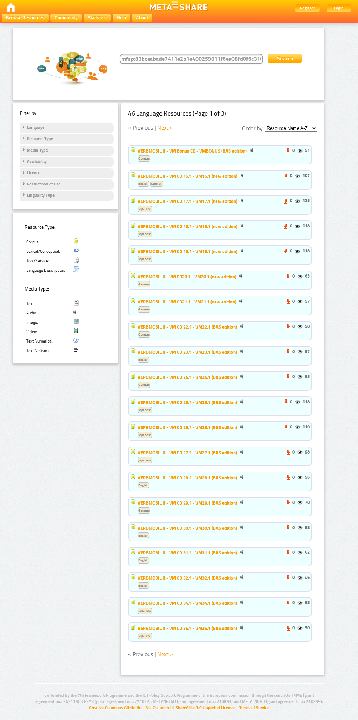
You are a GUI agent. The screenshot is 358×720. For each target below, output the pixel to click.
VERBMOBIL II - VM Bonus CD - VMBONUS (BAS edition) (192, 151)
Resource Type (40, 138)
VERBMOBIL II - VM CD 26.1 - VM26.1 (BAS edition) (187, 427)
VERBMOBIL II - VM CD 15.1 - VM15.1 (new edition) (187, 176)
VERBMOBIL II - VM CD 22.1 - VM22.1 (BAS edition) (187, 327)
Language (35, 127)
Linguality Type (41, 195)
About (142, 17)
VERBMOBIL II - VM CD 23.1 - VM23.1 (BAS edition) (187, 352)
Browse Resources (25, 17)
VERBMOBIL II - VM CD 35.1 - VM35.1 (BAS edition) (187, 628)
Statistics (97, 17)
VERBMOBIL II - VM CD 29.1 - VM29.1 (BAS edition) (187, 503)
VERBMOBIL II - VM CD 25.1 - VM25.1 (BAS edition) (187, 402)
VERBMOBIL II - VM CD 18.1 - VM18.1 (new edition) (187, 226)
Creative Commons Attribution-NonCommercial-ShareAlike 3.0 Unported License (162, 707)
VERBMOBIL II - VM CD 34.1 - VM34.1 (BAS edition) (187, 603)
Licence (33, 172)
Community (66, 17)
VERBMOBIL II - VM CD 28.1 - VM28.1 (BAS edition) (187, 477)
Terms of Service (254, 707)
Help (121, 17)
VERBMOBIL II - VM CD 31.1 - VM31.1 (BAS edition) (187, 553)
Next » (165, 127)
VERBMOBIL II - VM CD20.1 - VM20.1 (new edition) (187, 276)
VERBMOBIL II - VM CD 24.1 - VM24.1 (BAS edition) (187, 377)
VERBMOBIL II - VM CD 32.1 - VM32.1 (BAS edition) (187, 578)
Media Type (37, 150)
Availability (37, 161)
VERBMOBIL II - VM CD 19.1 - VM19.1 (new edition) (187, 251)
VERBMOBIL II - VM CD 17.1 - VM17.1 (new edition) (187, 201)
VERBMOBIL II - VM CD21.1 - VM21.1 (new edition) (187, 301)
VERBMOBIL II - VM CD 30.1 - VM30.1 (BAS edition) (187, 528)
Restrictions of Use (44, 184)
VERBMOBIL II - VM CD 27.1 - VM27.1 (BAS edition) (187, 452)
